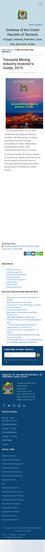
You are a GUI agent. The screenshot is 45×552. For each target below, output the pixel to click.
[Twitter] (29, 254)
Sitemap (13, 535)
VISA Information (9, 456)
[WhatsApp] (37, 254)
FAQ (3, 484)
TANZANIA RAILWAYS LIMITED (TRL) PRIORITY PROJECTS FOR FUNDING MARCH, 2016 (24, 319)
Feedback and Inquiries (13, 537)
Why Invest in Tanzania (11, 504)
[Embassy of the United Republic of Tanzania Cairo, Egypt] (22, 14)
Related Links (12, 282)
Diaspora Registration (10, 520)
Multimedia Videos (14, 287)
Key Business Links (9, 516)
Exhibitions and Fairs (15, 272)
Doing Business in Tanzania (12, 496)
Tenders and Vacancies (16, 280)
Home (4, 535)
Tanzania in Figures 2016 (16, 310)
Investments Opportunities (12, 492)
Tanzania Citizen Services (12, 472)
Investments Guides (10, 508)
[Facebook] (25, 254)
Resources (7, 50)
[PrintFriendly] (41, 254)
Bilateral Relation (13, 277)
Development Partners (11, 512)
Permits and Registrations (12, 476)
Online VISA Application (11, 460)
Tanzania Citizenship (10, 468)
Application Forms (9, 480)
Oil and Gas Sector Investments (19, 302)
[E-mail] (33, 254)
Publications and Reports (16, 275)
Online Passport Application (13, 464)
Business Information (10, 488)
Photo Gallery (12, 285)
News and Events (13, 270)
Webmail (22, 535)
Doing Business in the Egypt (13, 500)
